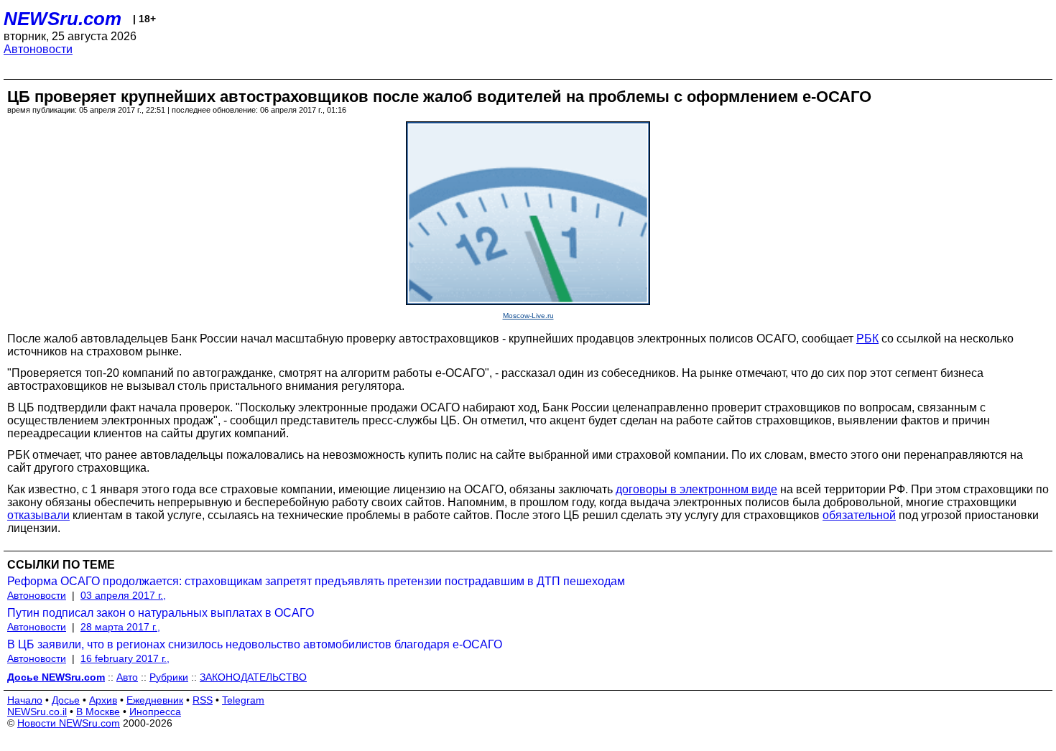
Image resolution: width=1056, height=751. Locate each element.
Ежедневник (154, 700)
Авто (127, 677)
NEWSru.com (62, 18)
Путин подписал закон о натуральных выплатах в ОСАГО (160, 613)
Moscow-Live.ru (528, 315)
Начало (24, 700)
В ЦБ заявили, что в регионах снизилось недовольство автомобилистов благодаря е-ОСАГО (254, 644)
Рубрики (168, 677)
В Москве (98, 711)
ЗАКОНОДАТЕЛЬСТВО (253, 677)
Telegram (243, 700)
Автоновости (38, 49)
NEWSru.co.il (37, 711)
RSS (203, 700)
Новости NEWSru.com (68, 723)
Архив (103, 700)
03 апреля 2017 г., (123, 595)
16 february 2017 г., (125, 658)
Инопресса (155, 711)
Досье (66, 700)
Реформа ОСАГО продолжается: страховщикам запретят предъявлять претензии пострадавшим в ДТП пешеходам (316, 581)
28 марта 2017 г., (120, 627)
